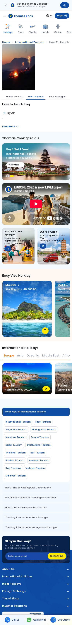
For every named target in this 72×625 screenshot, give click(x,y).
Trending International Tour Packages (27, 517)
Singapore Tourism (16, 429)
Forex (21, 32)
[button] (6, 176)
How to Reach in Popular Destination (26, 507)
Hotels (45, 32)
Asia (20, 355)
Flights (32, 32)
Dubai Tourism (14, 444)
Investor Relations (14, 606)
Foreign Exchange (14, 591)
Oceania (32, 355)
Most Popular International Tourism (25, 411)
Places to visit (14, 96)
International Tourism (18, 421)
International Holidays (17, 576)
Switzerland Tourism (39, 444)
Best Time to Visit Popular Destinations (28, 487)
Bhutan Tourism (15, 460)
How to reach (36, 96)
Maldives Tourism (16, 475)
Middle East (50, 355)
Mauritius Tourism (16, 437)
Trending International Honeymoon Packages (31, 527)
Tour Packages (57, 96)
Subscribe (57, 556)
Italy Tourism (13, 468)
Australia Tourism (39, 460)
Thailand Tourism (16, 452)
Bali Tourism (37, 452)
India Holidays (11, 584)
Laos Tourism (43, 421)
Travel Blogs (10, 598)
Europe (9, 355)
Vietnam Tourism (35, 468)
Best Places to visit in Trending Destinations (30, 497)
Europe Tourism (40, 437)
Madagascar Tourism (44, 429)
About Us (8, 569)
